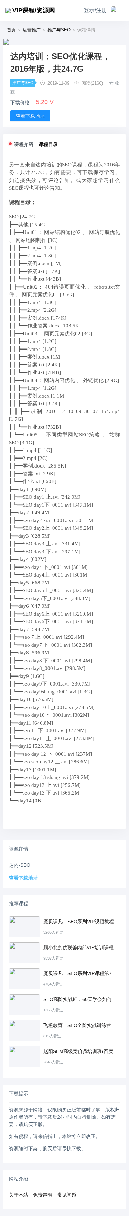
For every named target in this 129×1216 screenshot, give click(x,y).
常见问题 (66, 1195)
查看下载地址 (30, 116)
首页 (11, 30)
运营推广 (32, 30)
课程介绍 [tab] (23, 144)
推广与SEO (59, 30)
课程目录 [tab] (48, 144)
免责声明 (42, 1195)
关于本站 (18, 1195)
